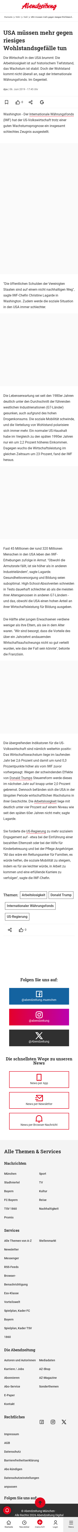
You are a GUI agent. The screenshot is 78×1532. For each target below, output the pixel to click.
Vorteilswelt (12, 1302)
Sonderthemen (49, 1386)
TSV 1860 (10, 1208)
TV (41, 1182)
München (10, 1173)
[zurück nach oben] (40, 1503)
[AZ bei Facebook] (41, 1422)
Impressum (11, 1434)
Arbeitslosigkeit (45, 801)
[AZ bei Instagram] (53, 1422)
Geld (26, 17)
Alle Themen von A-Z (18, 1240)
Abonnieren (12, 1377)
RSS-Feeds (11, 1267)
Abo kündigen (13, 1469)
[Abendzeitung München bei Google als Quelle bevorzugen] (42, 102)
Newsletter (11, 1249)
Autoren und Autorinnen (20, 1360)
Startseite (8, 17)
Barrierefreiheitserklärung (21, 1460)
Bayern (9, 1191)
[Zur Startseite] (39, 9)
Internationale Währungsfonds (51, 114)
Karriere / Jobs (14, 1369)
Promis (9, 1217)
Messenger (11, 1258)
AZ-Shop (44, 1369)
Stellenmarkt (47, 1240)
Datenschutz (12, 1451)
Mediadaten (47, 1360)
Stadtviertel (12, 1182)
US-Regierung (36, 831)
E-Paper (9, 1395)
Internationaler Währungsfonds (30, 906)
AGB (7, 1443)
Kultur (43, 1191)
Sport (42, 1173)
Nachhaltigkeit (49, 1208)
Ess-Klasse (11, 1293)
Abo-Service (12, 1386)
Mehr (18, 17)
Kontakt (9, 1404)
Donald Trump (61, 895)
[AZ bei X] (64, 1422)
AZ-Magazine (48, 1377)
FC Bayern (11, 1200)
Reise (43, 1200)
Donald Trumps (21, 778)
